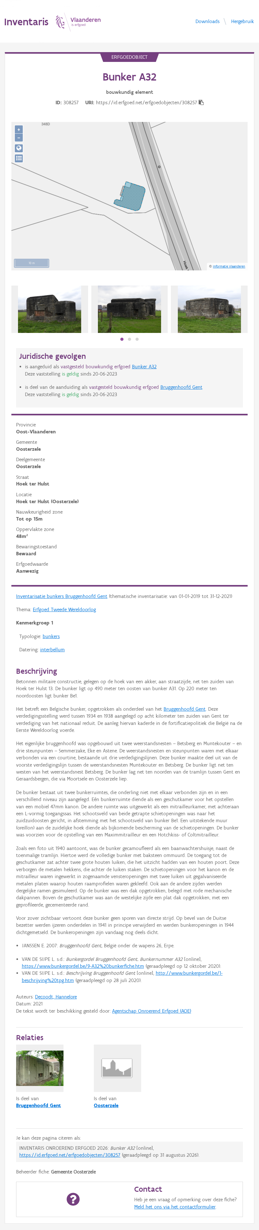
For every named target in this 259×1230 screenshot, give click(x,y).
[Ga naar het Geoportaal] (19, 148)
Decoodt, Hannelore (56, 997)
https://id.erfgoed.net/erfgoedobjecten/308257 (69, 1155)
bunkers (51, 636)
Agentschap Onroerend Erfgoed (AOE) (151, 1011)
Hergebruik (242, 21)
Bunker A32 (144, 367)
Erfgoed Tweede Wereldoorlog (64, 609)
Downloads (208, 21)
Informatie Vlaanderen (229, 266)
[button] (122, 339)
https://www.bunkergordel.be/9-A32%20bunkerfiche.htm (83, 966)
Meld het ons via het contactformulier (174, 1207)
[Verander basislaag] (19, 158)
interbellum (52, 650)
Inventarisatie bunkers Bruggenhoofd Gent (61, 596)
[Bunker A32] (49, 309)
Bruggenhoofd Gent (181, 387)
